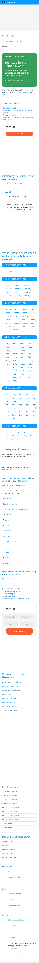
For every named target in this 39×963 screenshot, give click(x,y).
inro (15, 357)
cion (15, 350)
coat (23, 350)
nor (13, 405)
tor (20, 418)
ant (7, 398)
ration (26, 295)
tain (15, 374)
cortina (9, 271)
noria (16, 320)
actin (17, 309)
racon (16, 323)
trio (14, 381)
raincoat (8, 498)
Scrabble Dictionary (9, 698)
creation (21, 509)
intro (17, 316)
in (30, 432)
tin (7, 418)
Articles (10, 871)
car (34, 398)
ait (27, 395)
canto (16, 313)
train (32, 326)
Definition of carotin (10, 108)
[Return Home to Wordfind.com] (4, 3)
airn (7, 344)
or (31, 436)
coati (25, 313)
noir (30, 361)
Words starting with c (10, 594)
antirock (8, 531)
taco (8, 374)
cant (15, 347)
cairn (8, 313)
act (7, 395)
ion (35, 401)
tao (20, 415)
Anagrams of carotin (10, 115)
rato (30, 367)
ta (7, 439)
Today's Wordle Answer (10, 710)
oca (7, 408)
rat (14, 412)
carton (27, 289)
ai (6, 432)
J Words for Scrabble (9, 792)
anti (21, 344)
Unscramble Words (9, 702)
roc (33, 412)
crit (30, 354)
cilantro (7, 541)
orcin (8, 323)
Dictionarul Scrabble (9, 857)
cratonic (8, 504)
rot (7, 415)
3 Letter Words (7, 827)
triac (8, 330)
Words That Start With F (10, 815)
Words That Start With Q (10, 811)
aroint (26, 285)
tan (13, 415)
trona (16, 330)
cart (31, 347)
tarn (22, 374)
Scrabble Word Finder (10, 687)
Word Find (12, 3)
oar (27, 405)
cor (21, 401)
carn (23, 347)
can (27, 398)
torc (22, 377)
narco (25, 316)
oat (34, 405)
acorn (8, 309)
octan (24, 320)
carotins (8, 547)
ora (14, 408)
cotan (8, 316)
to (17, 439)
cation (8, 292)
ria (20, 412)
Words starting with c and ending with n (16, 598)
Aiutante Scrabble (8, 849)
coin (31, 350)
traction (7, 557)
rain (7, 367)
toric (24, 326)
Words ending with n (10, 596)
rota (22, 371)
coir (7, 354)
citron (17, 292)
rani (14, 367)
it (35, 432)
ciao (7, 350)
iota (29, 357)
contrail (13, 541)
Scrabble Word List (14, 877)
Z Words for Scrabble (9, 796)
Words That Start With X (10, 819)
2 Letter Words (7, 823)
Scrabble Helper (8, 706)
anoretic (14, 509)
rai (35, 408)
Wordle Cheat (7, 694)
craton (17, 295)
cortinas (14, 547)
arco (29, 344)
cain (7, 347)
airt (14, 344)
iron (7, 361)
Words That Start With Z (10, 807)
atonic (8, 289)
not (20, 405)
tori (29, 377)
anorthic (8, 525)
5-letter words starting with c (13, 591)
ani (33, 395)
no (13, 436)
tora (14, 377)
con (14, 401)
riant (33, 323)
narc (23, 361)
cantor (18, 289)
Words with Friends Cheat (11, 691)
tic (34, 415)
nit (7, 405)
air (20, 395)
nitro (8, 320)
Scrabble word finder (15, 894)
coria (33, 313)
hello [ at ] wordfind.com (16, 920)
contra (27, 292)
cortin (8, 295)
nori (7, 364)
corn (23, 354)
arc (14, 398)
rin (27, 412)
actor (25, 309)
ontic (33, 320)
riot (7, 371)
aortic (17, 285)
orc (21, 408)
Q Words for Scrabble (9, 803)
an (12, 432)
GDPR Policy (12, 926)
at (24, 432)
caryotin (8, 563)
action (8, 285)
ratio (25, 323)
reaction (27, 509)
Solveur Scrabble (8, 841)
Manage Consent (13, 948)
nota (15, 364)
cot (28, 401)
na (7, 436)
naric (34, 316)
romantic (8, 536)
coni (15, 354)
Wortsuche (6, 845)
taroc (8, 326)
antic (34, 309)
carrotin (7, 552)
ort (28, 408)
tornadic (8, 515)
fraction (7, 520)
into (22, 357)
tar (27, 415)
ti (12, 439)
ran (7, 412)
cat (7, 401)
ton (13, 418)
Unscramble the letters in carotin (13, 485)
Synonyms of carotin (9, 579)
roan (15, 371)
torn (7, 381)
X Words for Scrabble (9, 799)
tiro (7, 377)
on (25, 436)
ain (14, 395)
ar (19, 432)
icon (7, 357)
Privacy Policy (13, 937)
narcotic (14, 504)
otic (30, 364)
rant (22, 367)
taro (30, 374)
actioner (8, 509)
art (21, 398)
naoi (15, 361)
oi (19, 436)
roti (29, 371)
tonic (16, 326)
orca (23, 364)
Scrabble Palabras (8, 853)
